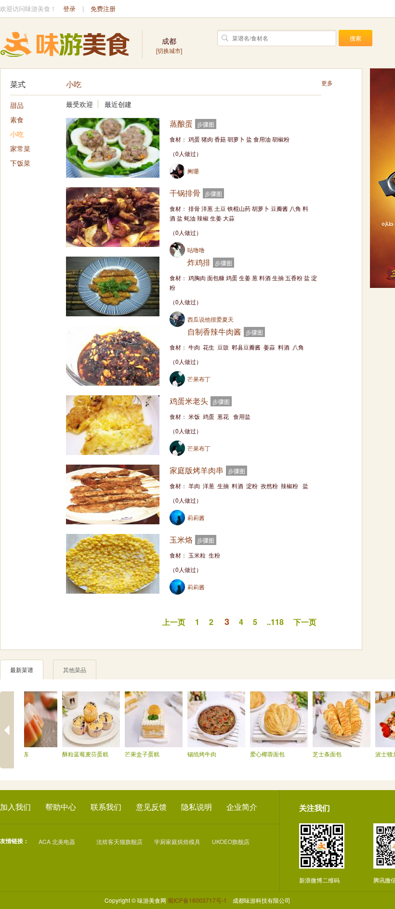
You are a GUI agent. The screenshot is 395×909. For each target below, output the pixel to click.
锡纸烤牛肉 (196, 754)
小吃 (17, 134)
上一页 (173, 621)
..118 (275, 621)
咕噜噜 (196, 250)
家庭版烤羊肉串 (197, 470)
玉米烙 (181, 539)
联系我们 (106, 806)
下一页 (304, 621)
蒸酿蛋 (181, 123)
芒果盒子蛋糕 (136, 754)
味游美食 (65, 44)
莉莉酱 (196, 517)
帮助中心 (60, 806)
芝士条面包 (321, 754)
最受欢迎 (79, 104)
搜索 (355, 38)
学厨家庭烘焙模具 (177, 841)
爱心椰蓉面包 (262, 754)
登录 (69, 8)
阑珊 (193, 171)
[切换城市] (169, 45)
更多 (327, 82)
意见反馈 (151, 806)
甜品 (17, 105)
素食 (17, 119)
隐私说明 (196, 806)
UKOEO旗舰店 (231, 841)
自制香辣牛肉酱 (214, 331)
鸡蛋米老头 (189, 400)
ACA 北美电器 (57, 841)
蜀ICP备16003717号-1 (197, 900)
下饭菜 (20, 163)
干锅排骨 (185, 192)
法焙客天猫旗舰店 (119, 841)
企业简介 (241, 806)
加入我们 (15, 806)
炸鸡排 (199, 262)
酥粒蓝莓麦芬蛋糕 (80, 754)
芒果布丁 (199, 379)
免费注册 (103, 8)
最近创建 (118, 104)
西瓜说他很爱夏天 (210, 319)
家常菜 (20, 148)
